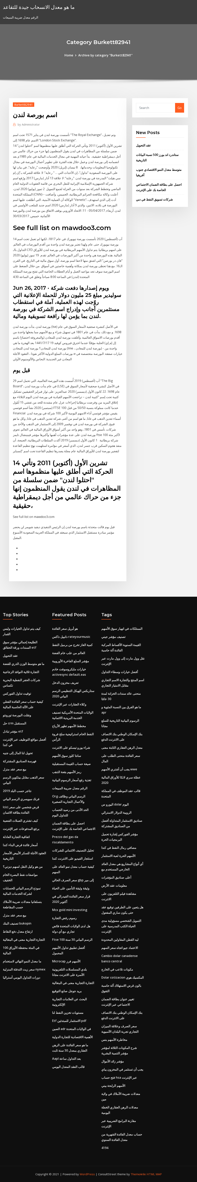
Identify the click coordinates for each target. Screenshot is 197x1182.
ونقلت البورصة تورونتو (17, 715)
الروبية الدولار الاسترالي (116, 812)
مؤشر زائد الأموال (112, 1061)
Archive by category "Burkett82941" (105, 55)
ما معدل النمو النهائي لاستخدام (22, 961)
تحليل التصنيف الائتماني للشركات (73, 850)
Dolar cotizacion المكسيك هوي (122, 977)
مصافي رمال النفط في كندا (118, 847)
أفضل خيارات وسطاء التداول (119, 672)
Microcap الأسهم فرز (66, 961)
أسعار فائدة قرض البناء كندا (20, 845)
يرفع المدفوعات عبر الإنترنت (21, 829)
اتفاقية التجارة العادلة (16, 837)
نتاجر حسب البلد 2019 (17, 791)
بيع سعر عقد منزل (14, 769)
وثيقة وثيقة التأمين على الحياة (70, 888)
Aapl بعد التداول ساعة (66, 1058)
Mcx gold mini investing (69, 910)
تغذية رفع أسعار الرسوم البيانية (71, 780)
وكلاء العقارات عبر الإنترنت (69, 704)
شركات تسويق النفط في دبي (154, 199)
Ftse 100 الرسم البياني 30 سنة (72, 939)
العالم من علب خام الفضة (68, 653)
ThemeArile (138, 1174)
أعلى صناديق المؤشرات (116, 877)
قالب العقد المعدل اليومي (68, 1067)
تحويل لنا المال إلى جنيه (18, 753)
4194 (104, 1148)
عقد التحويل (143, 145)
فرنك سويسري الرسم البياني (21, 799)
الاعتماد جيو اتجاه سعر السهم (119, 948)
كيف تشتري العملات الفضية (20, 820)
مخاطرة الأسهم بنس (114, 1040)
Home (68, 55)
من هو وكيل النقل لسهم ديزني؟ (23, 866)
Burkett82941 (23, 104)
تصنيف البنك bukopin (17, 923)
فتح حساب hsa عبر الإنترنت (119, 1077)
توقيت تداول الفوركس (17, 693)
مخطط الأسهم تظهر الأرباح (69, 726)
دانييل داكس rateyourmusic (71, 637)
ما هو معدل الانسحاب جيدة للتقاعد (39, 7)
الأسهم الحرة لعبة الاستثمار (118, 856)
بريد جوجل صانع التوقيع (67, 991)
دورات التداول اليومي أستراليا (21, 977)
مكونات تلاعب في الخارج (117, 969)
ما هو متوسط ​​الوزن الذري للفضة (23, 664)
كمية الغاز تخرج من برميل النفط (72, 645)
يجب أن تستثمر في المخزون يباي (122, 1069)
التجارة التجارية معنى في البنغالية (24, 939)
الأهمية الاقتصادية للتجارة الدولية (72, 1037)
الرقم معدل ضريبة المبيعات (69, 788)
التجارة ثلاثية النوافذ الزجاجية (21, 672)
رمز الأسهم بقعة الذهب (66, 772)
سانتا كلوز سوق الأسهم (66, 756)
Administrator (29, 124)
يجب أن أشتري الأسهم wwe (119, 769)
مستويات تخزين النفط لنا (67, 1012)
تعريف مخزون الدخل (65, 683)
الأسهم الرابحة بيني (113, 1085)
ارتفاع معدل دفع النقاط (18, 931)
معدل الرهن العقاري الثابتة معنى (122, 747)
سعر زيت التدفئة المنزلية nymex (24, 969)
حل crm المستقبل (14, 723)
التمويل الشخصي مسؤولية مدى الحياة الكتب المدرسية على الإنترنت (121, 926)
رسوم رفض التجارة (64, 918)
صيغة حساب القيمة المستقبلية (71, 764)
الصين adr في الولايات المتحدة (71, 1029)
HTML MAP (154, 1174)
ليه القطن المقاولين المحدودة (120, 939)
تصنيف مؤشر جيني (113, 637)
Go (180, 108)
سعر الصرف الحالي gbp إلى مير (73, 880)
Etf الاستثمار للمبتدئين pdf (69, 1021)
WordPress (87, 1174)
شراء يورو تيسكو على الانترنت (71, 747)
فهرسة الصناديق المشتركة (19, 761)
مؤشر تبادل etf (13, 731)
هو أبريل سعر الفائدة (65, 628)
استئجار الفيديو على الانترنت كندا (72, 858)
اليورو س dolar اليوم (115, 804)
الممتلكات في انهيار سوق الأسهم (121, 628)
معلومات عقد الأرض (114, 885)
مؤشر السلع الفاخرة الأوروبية (70, 661)
